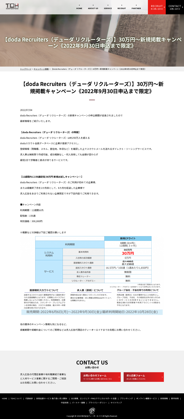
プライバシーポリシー (97, 402)
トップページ (25, 69)
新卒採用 (175, 398)
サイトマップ (116, 402)
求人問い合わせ (157, 7)
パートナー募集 (78, 402)
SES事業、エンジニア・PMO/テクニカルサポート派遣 (93, 398)
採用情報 (164, 398)
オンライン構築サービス (146, 398)
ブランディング (126, 398)
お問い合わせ (175, 7)
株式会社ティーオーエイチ (91, 416)
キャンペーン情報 (41, 69)
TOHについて (16, 398)
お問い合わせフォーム (97, 377)
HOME (79, 8)
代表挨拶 (29, 398)
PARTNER (136, 8)
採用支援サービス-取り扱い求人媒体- (52, 398)
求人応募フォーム (135, 377)
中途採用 (64, 402)
